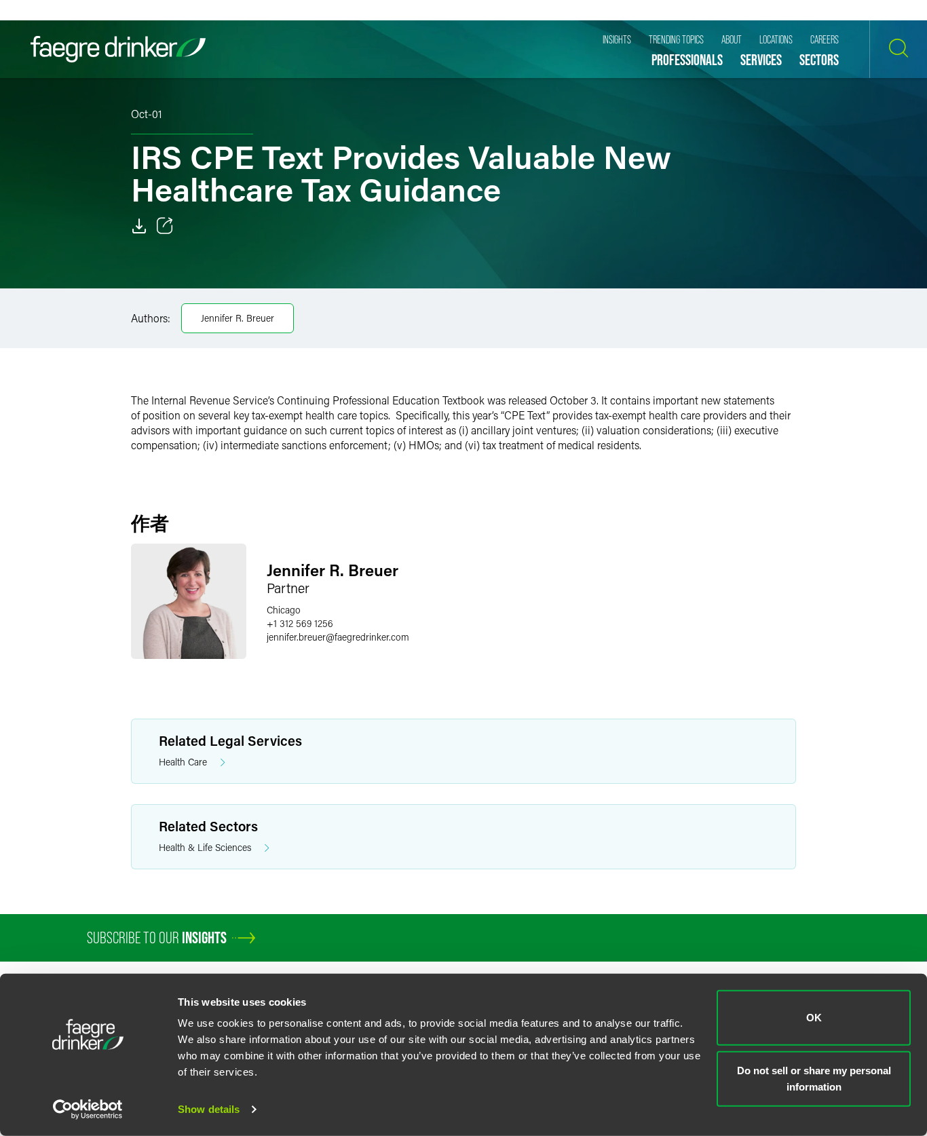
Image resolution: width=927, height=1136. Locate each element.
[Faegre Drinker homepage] (118, 49)
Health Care (183, 761)
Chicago (284, 609)
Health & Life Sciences (205, 847)
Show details (209, 1109)
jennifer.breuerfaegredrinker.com (338, 636)
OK (814, 1017)
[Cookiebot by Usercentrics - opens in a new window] (88, 1109)
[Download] (139, 226)
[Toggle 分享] (165, 226)
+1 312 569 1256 (300, 623)
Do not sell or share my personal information (814, 1078)
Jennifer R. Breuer (237, 317)
